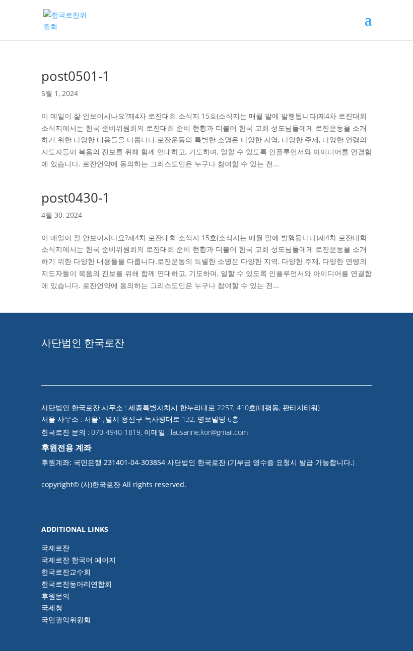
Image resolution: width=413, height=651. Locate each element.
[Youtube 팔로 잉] (340, 377)
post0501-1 (75, 76)
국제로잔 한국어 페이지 (78, 560)
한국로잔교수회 (66, 572)
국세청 (51, 607)
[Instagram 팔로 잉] (363, 377)
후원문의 (55, 596)
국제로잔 (55, 547)
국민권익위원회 (66, 619)
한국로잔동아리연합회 (76, 584)
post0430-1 (75, 198)
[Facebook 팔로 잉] (318, 377)
